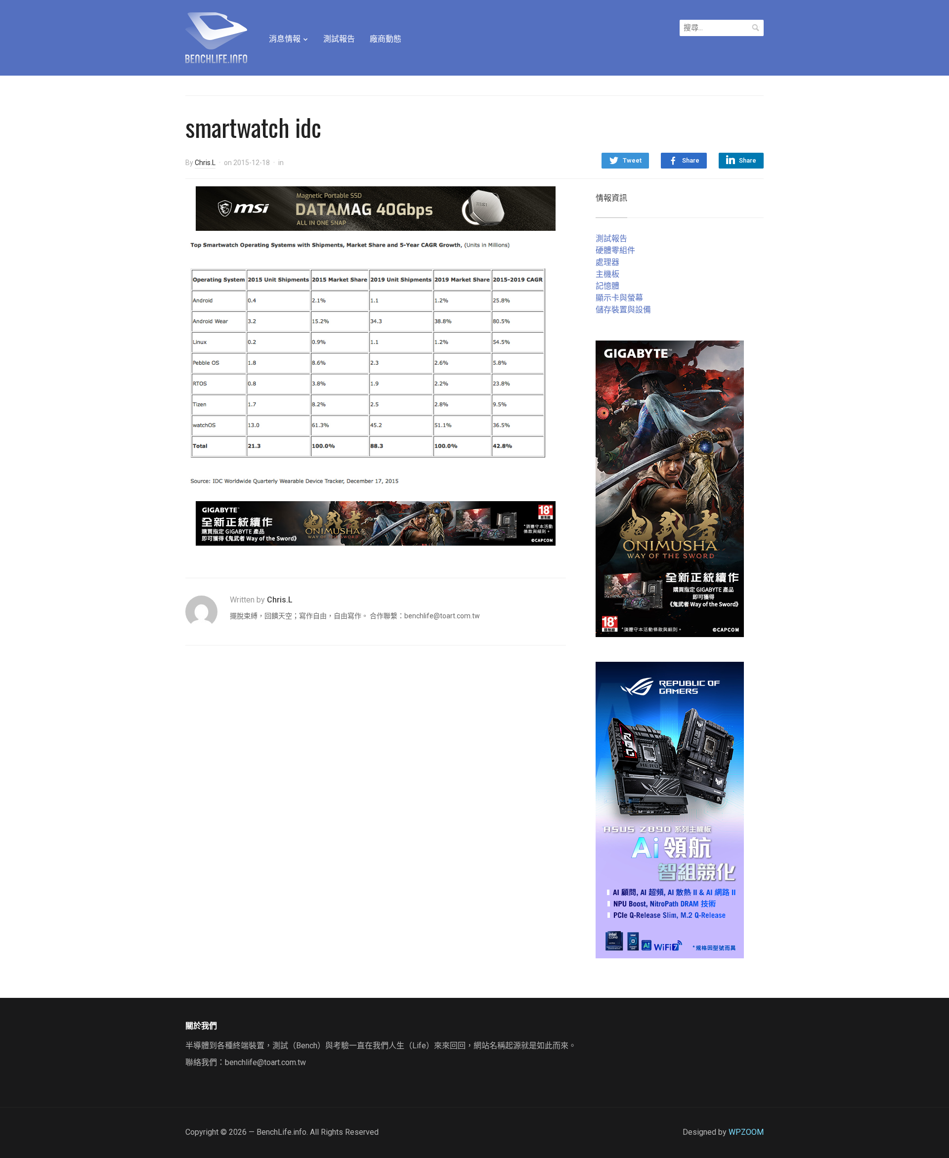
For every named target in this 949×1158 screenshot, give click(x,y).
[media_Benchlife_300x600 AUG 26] (670, 488)
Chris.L (205, 163)
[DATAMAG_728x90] (376, 208)
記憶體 (607, 286)
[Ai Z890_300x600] (670, 809)
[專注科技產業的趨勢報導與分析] (216, 36)
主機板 (607, 274)
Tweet (632, 160)
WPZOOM (746, 1132)
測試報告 (339, 38)
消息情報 (285, 38)
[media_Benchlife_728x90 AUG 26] (376, 522)
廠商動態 (385, 38)
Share (690, 160)
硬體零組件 (615, 250)
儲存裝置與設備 (623, 309)
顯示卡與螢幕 (619, 297)
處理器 (607, 262)
